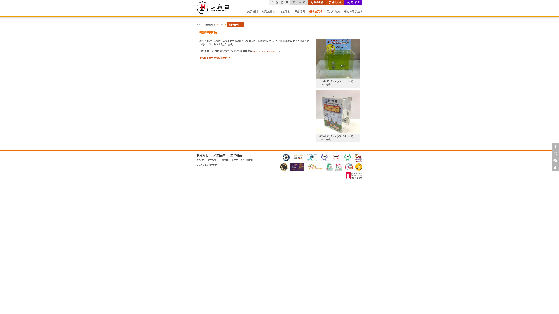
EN (299, 2)
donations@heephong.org (265, 51)
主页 (199, 24)
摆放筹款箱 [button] (234, 24)
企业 (221, 24)
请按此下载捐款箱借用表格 (213, 58)
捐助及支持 (210, 24)
